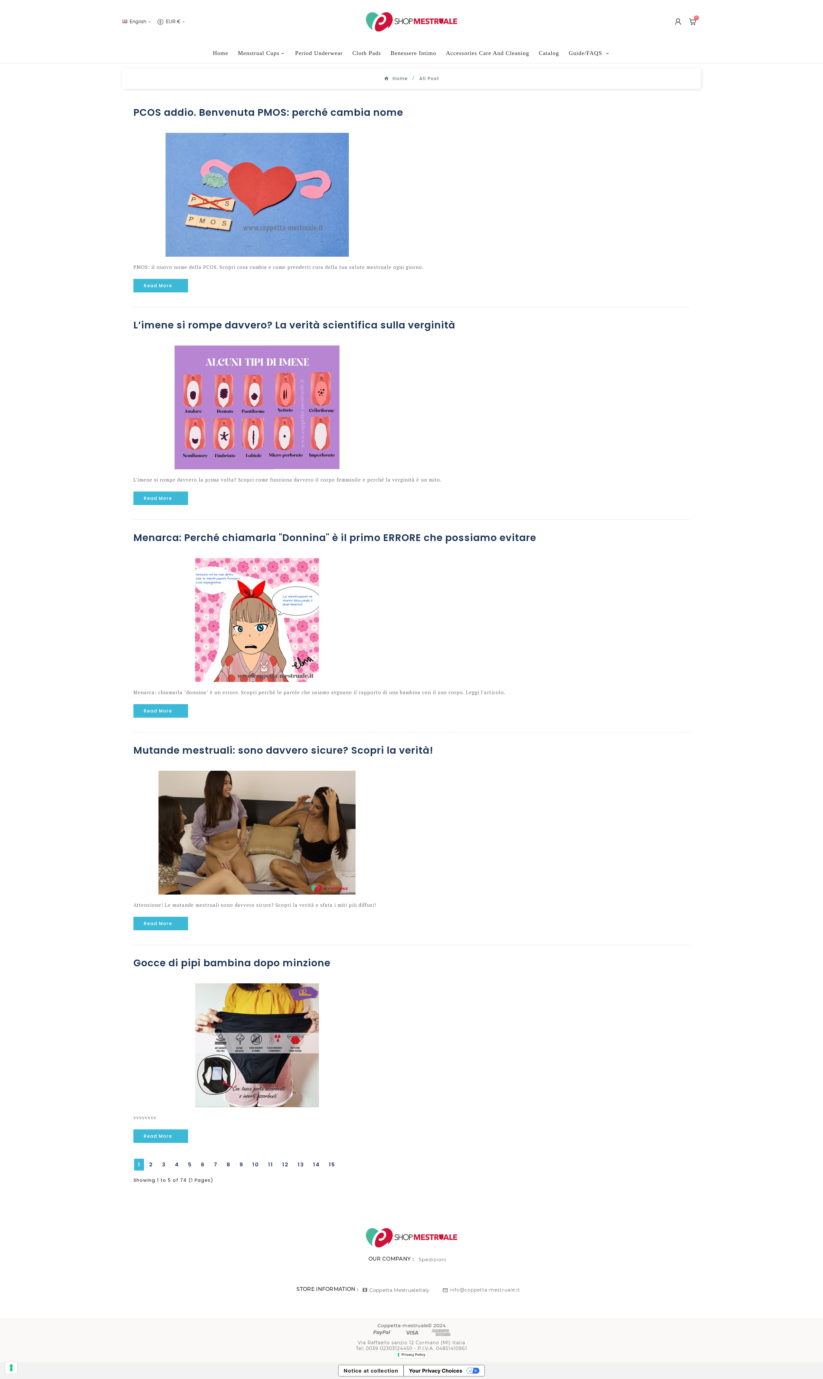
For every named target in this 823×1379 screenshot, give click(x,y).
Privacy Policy (413, 1354)
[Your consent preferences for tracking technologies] (11, 1368)
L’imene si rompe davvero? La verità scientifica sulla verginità (294, 325)
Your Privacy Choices (435, 1370)
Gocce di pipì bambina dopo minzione (231, 963)
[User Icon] (678, 21)
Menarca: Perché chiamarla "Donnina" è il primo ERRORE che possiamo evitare (334, 538)
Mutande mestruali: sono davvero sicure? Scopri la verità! (283, 750)
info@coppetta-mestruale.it (485, 1290)
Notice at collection (371, 1370)
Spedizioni (433, 1259)
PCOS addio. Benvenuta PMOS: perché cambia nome (268, 112)
